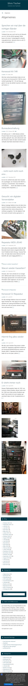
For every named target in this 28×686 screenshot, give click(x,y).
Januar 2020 (6, 549)
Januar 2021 (6, 533)
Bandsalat (5, 575)
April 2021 (5, 529)
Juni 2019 (5, 561)
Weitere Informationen (18, 684)
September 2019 (7, 556)
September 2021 (7, 524)
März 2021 (6, 531)
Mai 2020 (5, 543)
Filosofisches (6, 577)
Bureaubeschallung (10, 128)
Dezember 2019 (7, 551)
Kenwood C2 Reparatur (12, 294)
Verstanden (8, 684)
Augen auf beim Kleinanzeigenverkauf (12, 644)
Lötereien (5, 582)
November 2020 (7, 534)
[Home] (2, 13)
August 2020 (6, 538)
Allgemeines (6, 574)
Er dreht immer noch (11, 382)
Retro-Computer (7, 587)
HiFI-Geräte (6, 579)
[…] (14, 42)
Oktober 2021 (6, 523)
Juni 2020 (5, 541)
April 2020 (5, 544)
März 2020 (6, 546)
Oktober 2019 (6, 554)
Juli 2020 (5, 539)
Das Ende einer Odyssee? (9, 641)
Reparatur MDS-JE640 (12, 242)
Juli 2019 (5, 559)
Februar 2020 (6, 548)
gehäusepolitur (7, 648)
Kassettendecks (7, 580)
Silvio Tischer (14, 3)
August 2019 (6, 558)
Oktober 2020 (6, 536)
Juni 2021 (5, 528)
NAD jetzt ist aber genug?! (9, 646)
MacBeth (5, 643)
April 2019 (5, 564)
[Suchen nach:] (14, 594)
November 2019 (7, 553)
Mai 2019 (5, 562)
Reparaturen (6, 585)
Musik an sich (6, 584)
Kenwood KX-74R (10, 71)
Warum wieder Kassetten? (14, 268)
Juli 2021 (5, 526)
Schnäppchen (6, 589)
